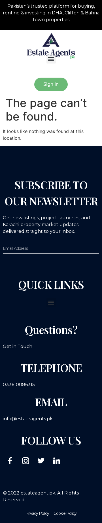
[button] (51, 59)
